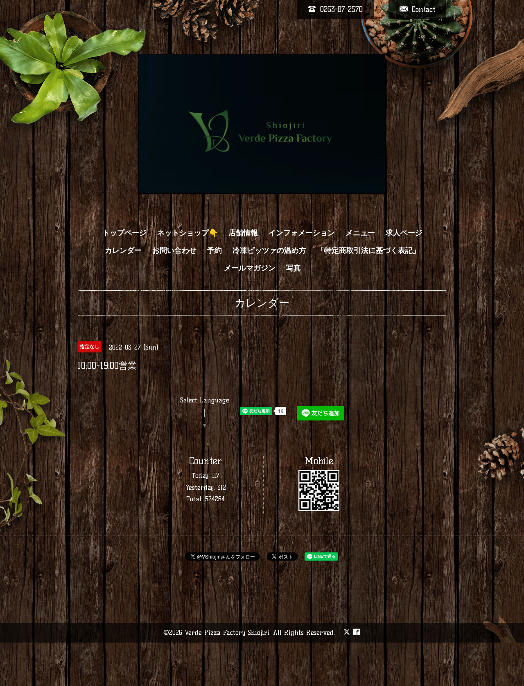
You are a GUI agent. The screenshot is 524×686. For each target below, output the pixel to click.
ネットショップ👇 (187, 232)
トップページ (124, 232)
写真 (293, 268)
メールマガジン (250, 268)
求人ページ (404, 232)
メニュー (360, 232)
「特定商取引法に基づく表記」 (368, 250)
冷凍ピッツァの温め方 (269, 250)
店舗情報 (243, 232)
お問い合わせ (174, 250)
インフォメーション (302, 232)
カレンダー (123, 250)
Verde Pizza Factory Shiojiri (227, 632)
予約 (214, 250)
